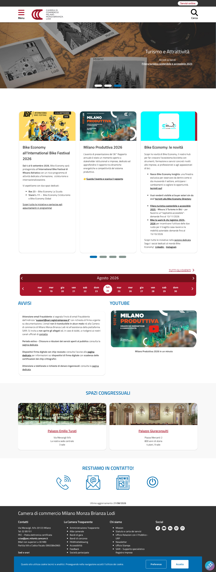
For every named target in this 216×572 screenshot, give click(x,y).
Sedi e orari (24, 552)
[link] (47, 14)
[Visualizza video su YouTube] (154, 328)
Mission (119, 528)
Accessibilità (76, 545)
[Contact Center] (63, 483)
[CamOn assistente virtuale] (152, 483)
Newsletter (121, 542)
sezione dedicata (182, 240)
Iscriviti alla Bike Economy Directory (173, 199)
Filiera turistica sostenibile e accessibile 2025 (167, 64)
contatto (43, 334)
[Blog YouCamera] (176, 528)
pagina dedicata (30, 344)
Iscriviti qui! (156, 188)
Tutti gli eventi (180, 270)
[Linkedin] (170, 528)
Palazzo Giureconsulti (153, 430)
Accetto (182, 564)
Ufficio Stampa (123, 545)
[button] (21, 14)
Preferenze (158, 564)
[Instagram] (182, 528)
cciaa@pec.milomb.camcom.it (33, 538)
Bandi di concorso (78, 538)
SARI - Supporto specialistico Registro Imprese (130, 550)
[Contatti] (93, 483)
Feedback (74, 549)
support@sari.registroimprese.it (52, 320)
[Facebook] (158, 528)
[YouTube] (164, 528)
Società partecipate (79, 552)
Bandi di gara (76, 535)
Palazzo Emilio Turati (62, 430)
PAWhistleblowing (79, 542)
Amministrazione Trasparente (84, 528)
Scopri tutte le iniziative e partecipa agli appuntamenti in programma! (42, 206)
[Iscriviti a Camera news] (123, 483)
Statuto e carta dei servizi (128, 531)
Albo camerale (77, 531)
